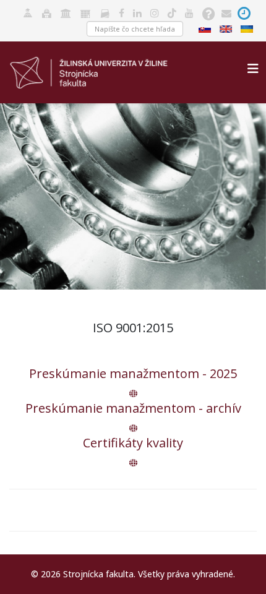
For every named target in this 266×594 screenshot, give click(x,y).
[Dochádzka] (244, 12)
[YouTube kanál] (189, 12)
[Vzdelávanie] (28, 12)
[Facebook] (121, 12)
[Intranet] (66, 12)
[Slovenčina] (206, 28)
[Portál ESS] (85, 12)
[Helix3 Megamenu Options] (253, 68)
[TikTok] (172, 12)
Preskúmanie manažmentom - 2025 (133, 373)
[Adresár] (105, 12)
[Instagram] (154, 12)
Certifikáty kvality (133, 442)
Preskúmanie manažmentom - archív (133, 408)
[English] (227, 28)
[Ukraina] (248, 28)
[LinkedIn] (137, 12)
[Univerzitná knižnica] (46, 12)
